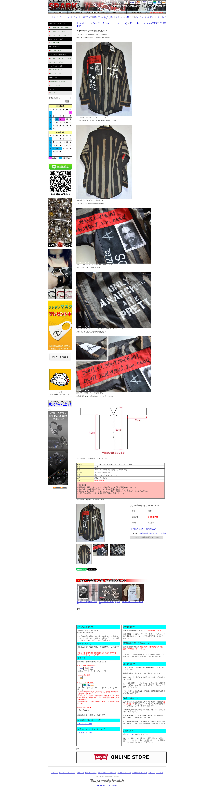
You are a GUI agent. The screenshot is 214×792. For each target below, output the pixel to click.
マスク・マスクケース (56, 69)
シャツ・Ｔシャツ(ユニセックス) (110, 23)
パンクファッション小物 (144, 17)
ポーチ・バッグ (160, 17)
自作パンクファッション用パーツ (121, 17)
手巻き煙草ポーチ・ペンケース (58, 81)
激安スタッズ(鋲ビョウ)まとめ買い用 (60, 58)
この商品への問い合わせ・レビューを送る (152, 533)
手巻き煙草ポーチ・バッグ (139, 773)
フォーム (129, 734)
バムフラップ (87, 17)
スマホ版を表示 (112, 785)
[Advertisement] (121, 615)
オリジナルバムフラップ (55, 39)
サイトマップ (159, 773)
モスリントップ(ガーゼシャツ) (58, 31)
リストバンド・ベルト (56, 73)
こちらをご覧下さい (84, 724)
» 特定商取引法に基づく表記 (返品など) (143, 529)
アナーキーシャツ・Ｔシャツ (70, 17)
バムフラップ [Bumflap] (56, 43)
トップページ (53, 17)
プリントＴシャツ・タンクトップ (59, 35)
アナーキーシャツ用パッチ (57, 62)
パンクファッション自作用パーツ (58, 54)
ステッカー (108, 19)
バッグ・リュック (54, 85)
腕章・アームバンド (100, 17)
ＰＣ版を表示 (101, 785)
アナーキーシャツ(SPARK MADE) (59, 27)
